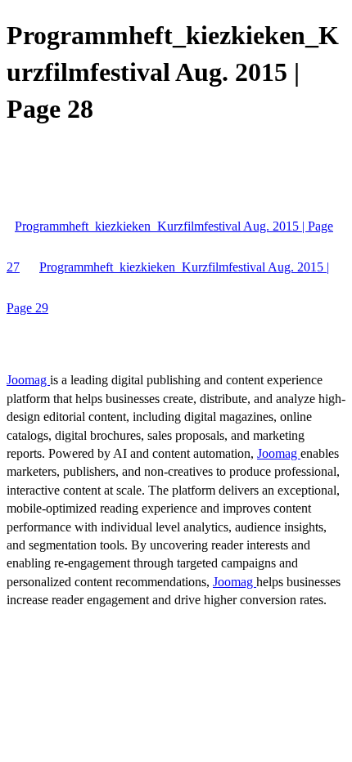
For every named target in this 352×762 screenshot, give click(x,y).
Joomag (28, 380)
